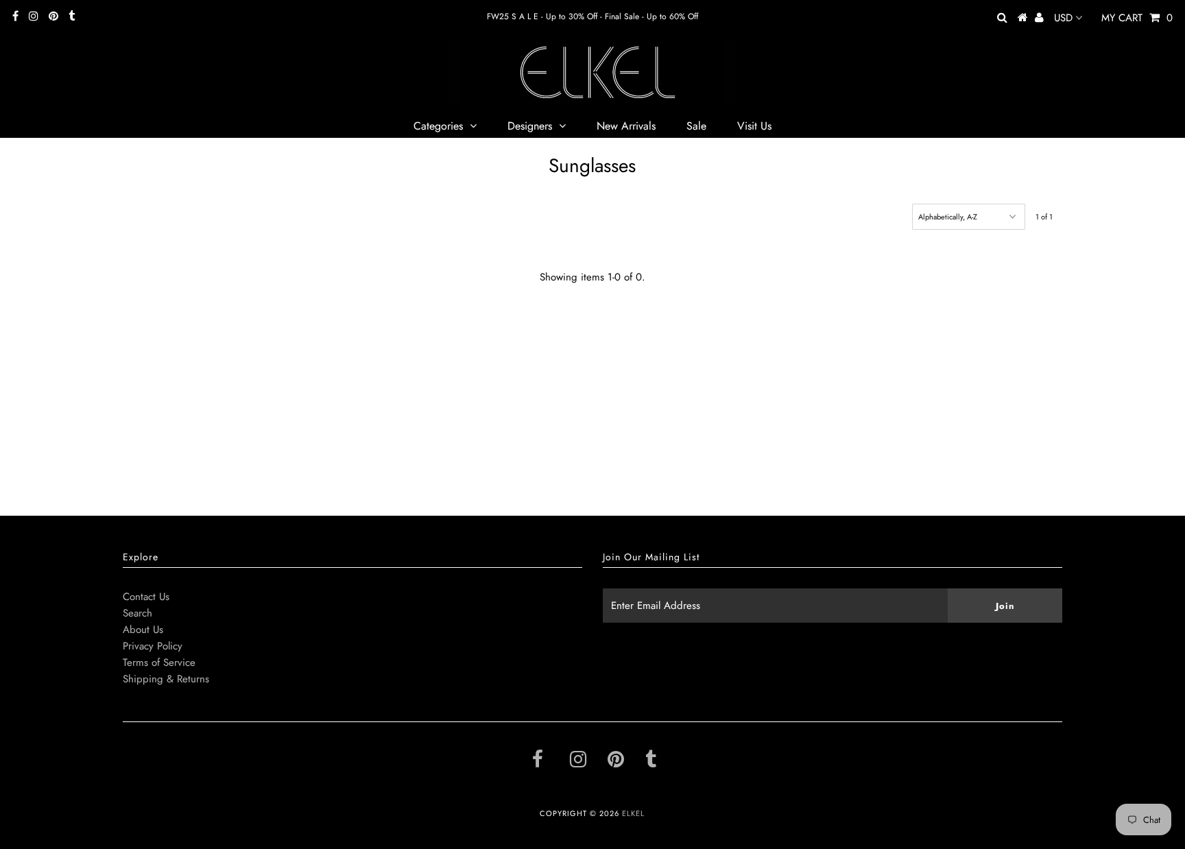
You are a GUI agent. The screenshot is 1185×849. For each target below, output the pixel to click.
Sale (696, 126)
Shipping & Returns (166, 678)
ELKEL (633, 813)
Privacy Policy (152, 646)
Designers (529, 126)
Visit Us (754, 126)
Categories (438, 126)
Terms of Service (159, 662)
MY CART (1137, 17)
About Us (143, 629)
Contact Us (146, 596)
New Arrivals (626, 126)
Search (137, 613)
